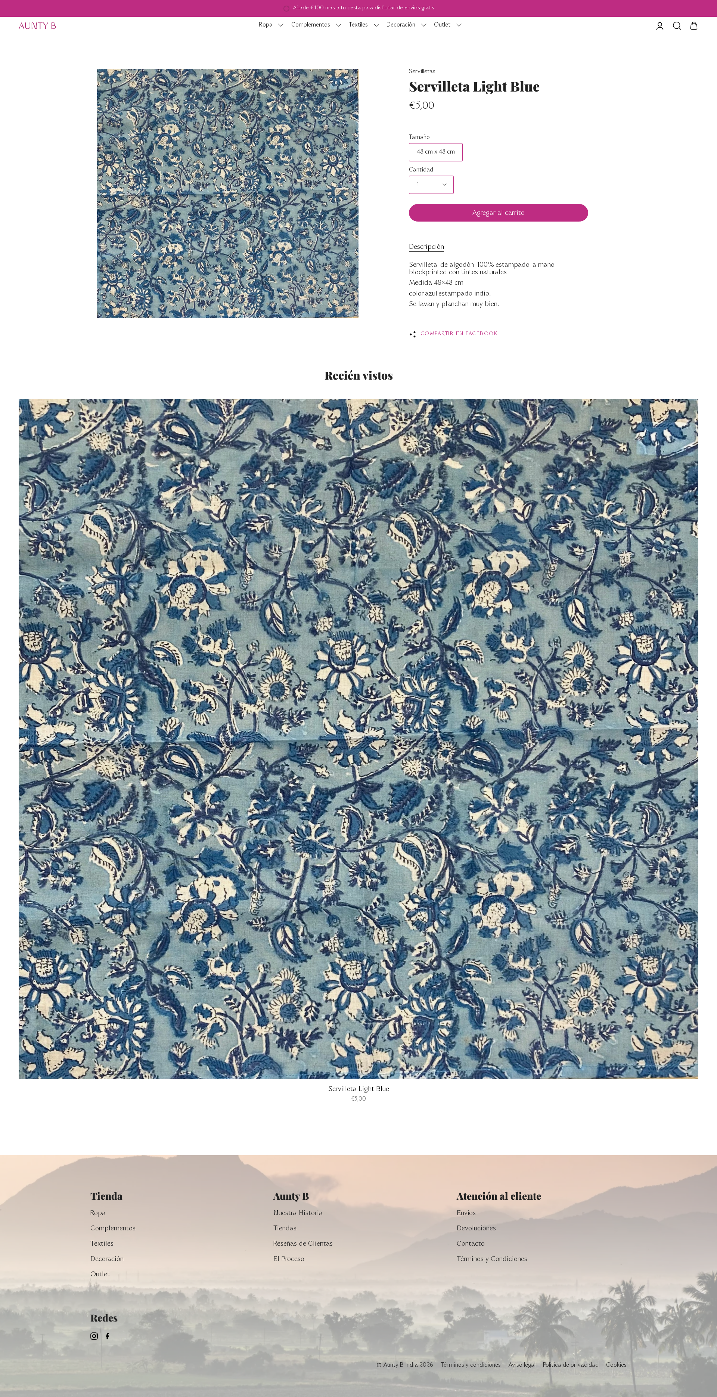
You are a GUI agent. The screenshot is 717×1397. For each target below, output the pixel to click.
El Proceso (288, 1260)
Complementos (113, 1229)
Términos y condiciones (471, 1365)
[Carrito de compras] (693, 26)
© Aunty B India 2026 (404, 1365)
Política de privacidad (571, 1365)
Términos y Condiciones (492, 1260)
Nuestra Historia (298, 1214)
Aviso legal (522, 1365)
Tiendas (285, 1229)
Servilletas (422, 72)
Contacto (471, 1244)
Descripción (426, 247)
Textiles (102, 1244)
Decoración (107, 1260)
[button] (269, 26)
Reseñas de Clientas (303, 1244)
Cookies (616, 1365)
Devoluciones (476, 1229)
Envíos (466, 1214)
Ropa (98, 1214)
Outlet (100, 1275)
